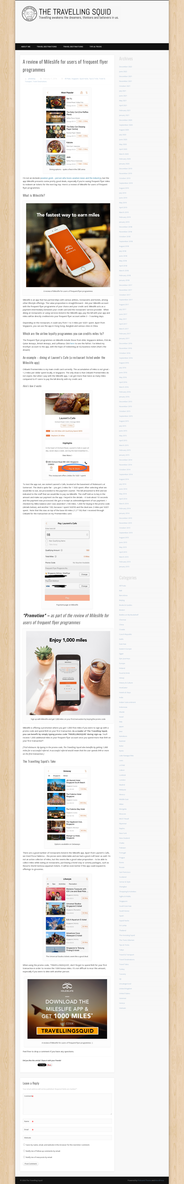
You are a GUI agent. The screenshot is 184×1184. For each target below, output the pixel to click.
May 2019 (123, 202)
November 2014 (125, 464)
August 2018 (124, 246)
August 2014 (124, 479)
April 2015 (123, 440)
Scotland (122, 877)
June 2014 (123, 489)
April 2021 (123, 105)
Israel (121, 717)
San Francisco (124, 872)
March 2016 (124, 387)
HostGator (123, 687)
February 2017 (125, 333)
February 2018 (125, 275)
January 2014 (124, 513)
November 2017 (125, 290)
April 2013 (123, 552)
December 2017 (125, 285)
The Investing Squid (127, 935)
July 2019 (122, 193)
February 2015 (125, 450)
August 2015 (124, 421)
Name (29, 1122)
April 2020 (123, 149)
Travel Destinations (47, 46)
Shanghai (123, 886)
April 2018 (123, 266)
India (121, 697)
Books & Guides (125, 605)
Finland (122, 668)
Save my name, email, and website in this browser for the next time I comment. (58, 1145)
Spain (121, 916)
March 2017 (124, 328)
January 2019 (124, 222)
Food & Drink (124, 673)
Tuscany (122, 974)
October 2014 (124, 469)
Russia (121, 867)
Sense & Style (124, 882)
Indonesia (123, 707)
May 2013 (123, 547)
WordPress (159, 1180)
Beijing (121, 600)
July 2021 (122, 91)
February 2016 (125, 392)
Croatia (122, 629)
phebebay (31, 79)
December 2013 (125, 518)
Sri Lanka (122, 925)
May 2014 (123, 494)
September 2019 (126, 183)
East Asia (122, 644)
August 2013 (124, 537)
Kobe (121, 746)
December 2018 (125, 227)
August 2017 (124, 304)
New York (123, 833)
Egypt (121, 653)
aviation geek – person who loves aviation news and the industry (71, 178)
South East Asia (125, 906)
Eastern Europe (125, 649)
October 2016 (124, 353)
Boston (122, 610)
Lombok (122, 775)
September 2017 (126, 299)
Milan (121, 804)
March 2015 (124, 445)
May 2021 (123, 100)
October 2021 (124, 86)
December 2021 (125, 76)
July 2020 (122, 134)
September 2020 (126, 125)
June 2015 (123, 431)
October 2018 (124, 236)
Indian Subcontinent (127, 702)
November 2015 (125, 406)
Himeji (121, 678)
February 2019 (125, 217)
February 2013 (125, 562)
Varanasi (122, 998)
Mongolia (122, 809)
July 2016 (122, 367)
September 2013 (126, 532)
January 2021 (124, 115)
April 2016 (123, 382)
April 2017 (123, 324)
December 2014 (125, 460)
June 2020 (123, 139)
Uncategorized (125, 983)
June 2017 (123, 314)
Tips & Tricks (96, 46)
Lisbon (122, 770)
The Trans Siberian (126, 940)
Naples (122, 828)
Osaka (121, 843)
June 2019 (123, 198)
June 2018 (123, 256)
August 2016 (124, 363)
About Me (25, 46)
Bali (120, 590)
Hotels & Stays (125, 692)
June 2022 (123, 71)
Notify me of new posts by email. (39, 1157)
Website (27, 1137)
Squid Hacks (83, 79)
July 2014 (122, 484)
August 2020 (124, 130)
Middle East (123, 799)
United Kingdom (125, 988)
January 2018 (124, 280)
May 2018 (123, 261)
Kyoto (121, 750)
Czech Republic (125, 634)
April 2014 (123, 499)
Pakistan (122, 848)
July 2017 (122, 309)
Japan (121, 726)
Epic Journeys (124, 658)
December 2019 (125, 168)
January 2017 (124, 338)
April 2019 (123, 207)
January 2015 (124, 455)
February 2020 (125, 159)
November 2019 (125, 173)
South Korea (124, 911)
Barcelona (123, 595)
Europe (122, 663)
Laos (121, 760)
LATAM (122, 765)
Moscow (122, 814)
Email (29, 1130)
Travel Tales (124, 964)
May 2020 (123, 144)
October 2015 (124, 411)
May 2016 (123, 377)
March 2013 (124, 557)
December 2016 (125, 343)
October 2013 (124, 528)
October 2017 (124, 295)
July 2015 (122, 426)
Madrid (122, 785)
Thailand (122, 930)
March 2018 (124, 270)
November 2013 (125, 523)
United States (124, 993)
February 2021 (125, 110)
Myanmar (123, 823)
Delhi (121, 639)
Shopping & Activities (127, 891)
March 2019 (124, 212)
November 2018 (125, 231)
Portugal (122, 853)
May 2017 (123, 319)
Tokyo (121, 950)
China (121, 624)
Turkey (122, 969)
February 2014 (125, 508)
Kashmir (122, 741)
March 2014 (124, 503)
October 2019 (124, 178)
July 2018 (122, 251)
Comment (29, 1096)
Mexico (122, 794)
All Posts (68, 79)
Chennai (122, 620)
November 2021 (125, 81)
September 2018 (126, 241)
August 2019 (124, 188)
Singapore (75, 79)
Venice (122, 1003)
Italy (120, 721)
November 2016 (125, 348)
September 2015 (126, 416)
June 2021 (123, 95)
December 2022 (125, 66)
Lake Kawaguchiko (126, 755)
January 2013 (124, 566)
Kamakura (123, 736)
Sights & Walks (125, 896)
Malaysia (122, 789)
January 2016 (124, 396)
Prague (122, 857)
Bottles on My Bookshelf (128, 615)
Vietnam (122, 1008)
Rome (121, 862)
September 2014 (126, 474)
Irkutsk (121, 712)
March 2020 (124, 154)
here (72, 343)
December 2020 (125, 120)
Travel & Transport (126, 954)
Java (120, 731)
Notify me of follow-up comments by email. (43, 1151)
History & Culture (126, 683)
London (122, 780)
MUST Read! (124, 818)
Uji (120, 979)
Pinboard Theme (144, 1180)
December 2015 (125, 401)
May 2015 (123, 435)
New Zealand (124, 838)
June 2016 (123, 372)
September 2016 (126, 358)
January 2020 (124, 163)
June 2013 (123, 542)
